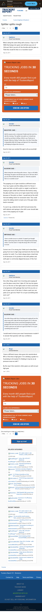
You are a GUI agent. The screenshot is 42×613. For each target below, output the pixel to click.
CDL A (7, 103)
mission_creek (23, 454)
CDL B (16, 103)
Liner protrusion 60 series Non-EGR (25, 487)
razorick (17, 470)
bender (11, 124)
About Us (20, 584)
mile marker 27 (12, 481)
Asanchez (19, 494)
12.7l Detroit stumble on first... (21, 474)
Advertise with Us (20, 593)
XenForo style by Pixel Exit (21, 607)
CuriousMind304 (12, 544)
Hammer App (20, 596)
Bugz (11, 349)
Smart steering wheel (24, 536)
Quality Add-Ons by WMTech (21, 608)
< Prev (3, 28)
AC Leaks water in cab (25, 453)
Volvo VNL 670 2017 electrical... (24, 459)
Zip (5, 84)
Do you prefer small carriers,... (22, 516)
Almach (17, 489)
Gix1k (15, 485)
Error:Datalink (17, 483)
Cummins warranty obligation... (24, 469)
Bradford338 (11, 501)
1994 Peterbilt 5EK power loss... (25, 492)
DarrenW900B (22, 537)
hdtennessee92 (12, 523)
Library (20, 590)
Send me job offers (21, 108)
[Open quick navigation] (38, 20)
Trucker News (20, 587)
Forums (20, 10)
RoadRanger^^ (12, 461)
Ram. (15, 518)
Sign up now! (22, 441)
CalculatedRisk (12, 550)
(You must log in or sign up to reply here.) (12, 431)
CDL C (25, 103)
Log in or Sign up (34, 8)
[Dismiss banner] (40, 4)
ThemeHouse (32, 609)
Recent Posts (17, 15)
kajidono (12, 37)
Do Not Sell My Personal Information (20, 599)
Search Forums (7, 15)
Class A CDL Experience (12, 92)
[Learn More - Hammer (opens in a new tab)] (21, 3)
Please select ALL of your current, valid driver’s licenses (18, 100)
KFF (14, 476)
